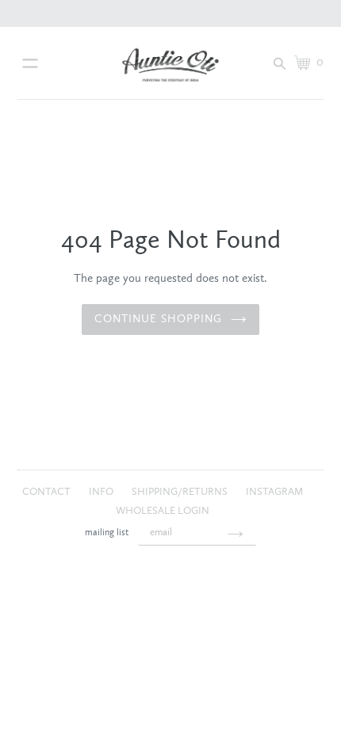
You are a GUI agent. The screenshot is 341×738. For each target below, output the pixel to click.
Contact (47, 492)
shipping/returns (181, 492)
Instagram (274, 492)
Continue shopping (158, 319)
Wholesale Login (162, 511)
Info (102, 492)
